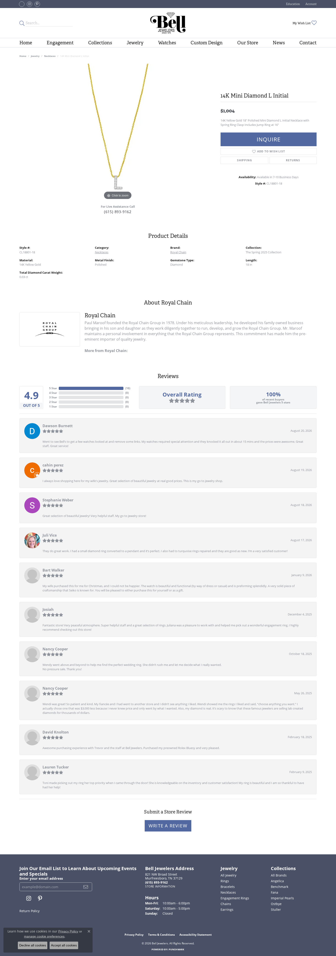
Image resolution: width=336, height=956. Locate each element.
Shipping (244, 160)
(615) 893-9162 (117, 211)
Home (25, 43)
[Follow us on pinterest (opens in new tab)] (37, 4)
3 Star (53, 397)
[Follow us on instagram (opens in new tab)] (29, 4)
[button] (292, 4)
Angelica (277, 881)
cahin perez (53, 465)
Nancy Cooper (55, 648)
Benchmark (279, 886)
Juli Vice (50, 535)
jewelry (35, 56)
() (127, 388)
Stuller (276, 909)
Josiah (48, 609)
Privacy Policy (134, 935)
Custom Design (207, 43)
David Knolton (56, 732)
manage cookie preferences (44, 936)
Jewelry (135, 43)
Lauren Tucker (56, 767)
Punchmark (176, 949)
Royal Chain (178, 252)
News (279, 43)
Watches (167, 43)
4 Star (53, 393)
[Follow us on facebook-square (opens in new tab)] (21, 4)
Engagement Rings (235, 898)
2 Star (53, 402)
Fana (274, 892)
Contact (308, 43)
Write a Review (168, 826)
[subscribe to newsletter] (86, 887)
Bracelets (228, 886)
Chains (226, 904)
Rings (225, 881)
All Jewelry (228, 875)
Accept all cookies (64, 945)
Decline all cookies (32, 945)
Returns (293, 160)
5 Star (53, 388)
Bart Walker (53, 570)
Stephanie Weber (58, 500)
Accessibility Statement (195, 935)
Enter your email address (41, 878)
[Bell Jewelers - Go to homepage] (167, 23)
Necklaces (50, 56)
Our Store (247, 43)
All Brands (279, 875)
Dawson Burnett (58, 425)
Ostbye (276, 904)
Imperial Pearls (282, 898)
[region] (117, 132)
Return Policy (29, 911)
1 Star (53, 406)
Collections (100, 43)
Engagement (60, 43)
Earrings (227, 909)
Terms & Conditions (161, 935)
